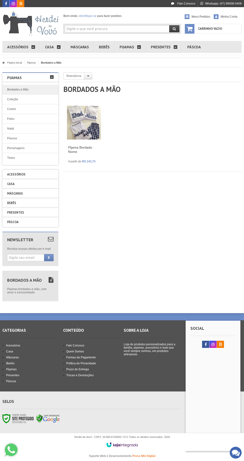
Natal (10, 128)
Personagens (16, 148)
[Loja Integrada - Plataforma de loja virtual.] (122, 444)
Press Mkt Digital (143, 456)
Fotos (10, 118)
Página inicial (14, 62)
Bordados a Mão (18, 89)
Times (11, 158)
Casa (9, 351)
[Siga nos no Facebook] (6, 4)
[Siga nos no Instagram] (13, 4)
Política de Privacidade (81, 363)
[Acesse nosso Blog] (20, 4)
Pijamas (31, 62)
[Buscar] (174, 28)
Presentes (12, 375)
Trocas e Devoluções (80, 375)
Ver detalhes (86, 149)
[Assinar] (49, 257)
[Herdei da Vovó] (30, 23)
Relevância (73, 76)
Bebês (10, 363)
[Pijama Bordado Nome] (84, 135)
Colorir (11, 109)
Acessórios (13, 345)
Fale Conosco (186, 3)
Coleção (12, 99)
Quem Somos (75, 351)
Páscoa (12, 138)
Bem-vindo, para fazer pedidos (92, 16)
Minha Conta (229, 16)
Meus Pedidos (201, 16)
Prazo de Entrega (77, 369)
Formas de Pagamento (81, 357)
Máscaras (12, 357)
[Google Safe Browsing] (48, 418)
